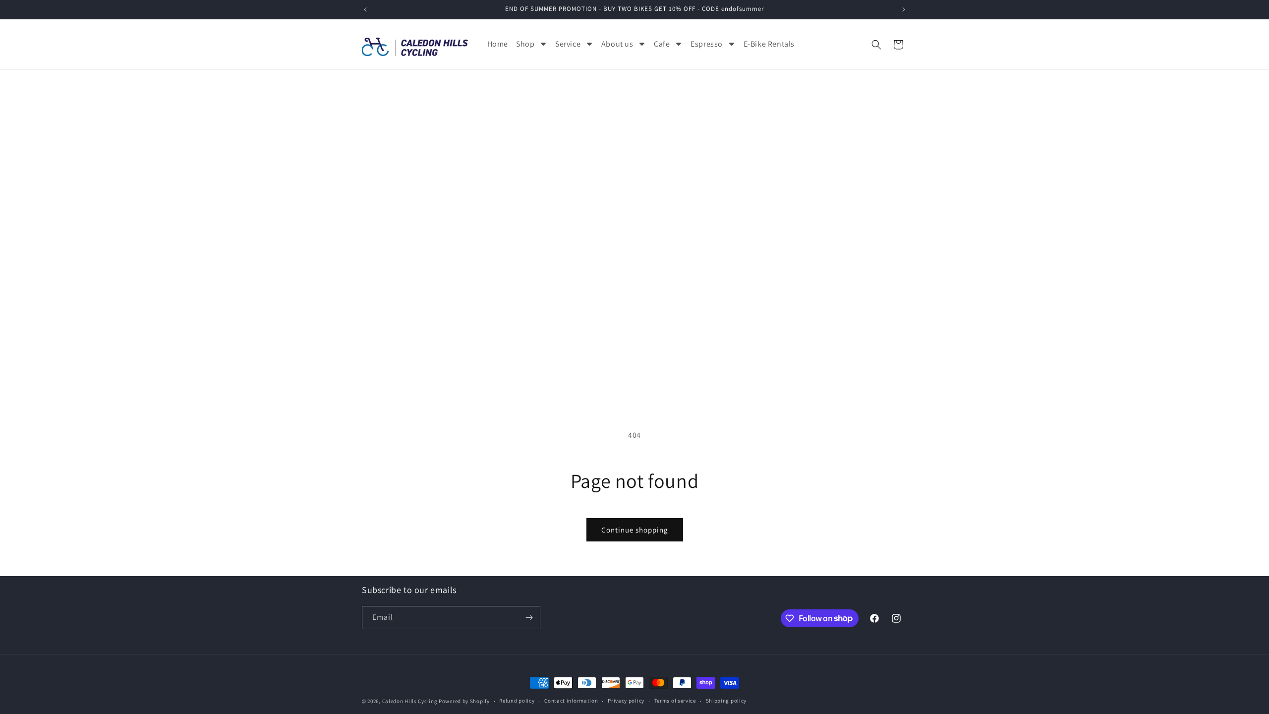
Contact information (571, 700)
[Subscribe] (529, 617)
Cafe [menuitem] (662, 44)
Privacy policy (626, 700)
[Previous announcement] (365, 9)
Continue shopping (634, 530)
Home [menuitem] (497, 44)
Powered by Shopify (464, 701)
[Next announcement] (904, 9)
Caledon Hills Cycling (410, 701)
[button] (876, 45)
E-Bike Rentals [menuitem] (769, 44)
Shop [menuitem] (525, 44)
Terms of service (675, 700)
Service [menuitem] (567, 44)
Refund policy (516, 700)
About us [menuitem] (617, 44)
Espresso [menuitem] (707, 44)
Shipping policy (726, 700)
